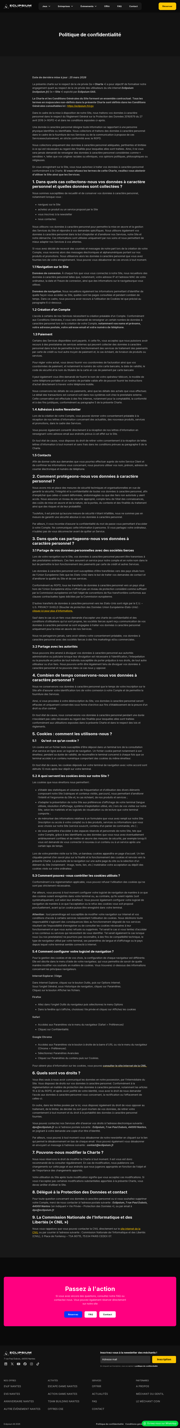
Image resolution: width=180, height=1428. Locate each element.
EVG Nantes (12, 1393)
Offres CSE (55, 1408)
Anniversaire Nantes (19, 1401)
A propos (142, 1386)
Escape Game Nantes (62, 1386)
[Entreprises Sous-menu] (73, 6)
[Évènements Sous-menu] (97, 6)
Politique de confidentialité (110, 1424)
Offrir (107, 6)
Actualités (100, 1393)
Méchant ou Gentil (150, 1393)
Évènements (87, 6)
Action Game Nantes (62, 1393)
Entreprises (64, 6)
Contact (133, 6)
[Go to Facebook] (25, 1364)
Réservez (73, 1314)
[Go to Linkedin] (6, 1364)
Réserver (167, 6)
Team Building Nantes (63, 1401)
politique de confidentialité (146, 1366)
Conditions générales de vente (141, 1424)
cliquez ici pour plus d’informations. (52, 610)
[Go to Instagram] (31, 1364)
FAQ (119, 6)
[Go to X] (12, 1364)
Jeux (44, 6)
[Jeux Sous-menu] (50, 6)
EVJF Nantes (12, 1386)
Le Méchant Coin (148, 1401)
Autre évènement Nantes (22, 1408)
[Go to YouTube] (19, 1364)
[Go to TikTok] (38, 1364)
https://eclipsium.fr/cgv (80, 105)
